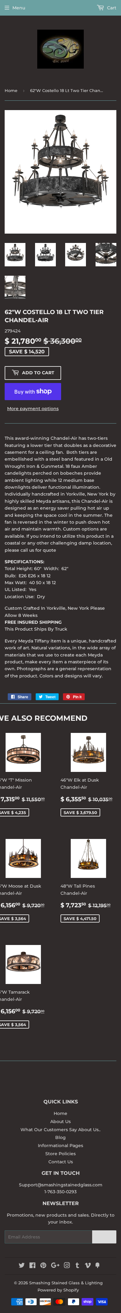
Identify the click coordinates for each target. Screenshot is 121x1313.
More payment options (33, 408)
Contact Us (60, 1162)
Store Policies (60, 1153)
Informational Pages (60, 1145)
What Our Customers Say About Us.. (60, 1129)
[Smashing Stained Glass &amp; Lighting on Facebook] (32, 1266)
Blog (60, 1137)
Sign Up (104, 1236)
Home (11, 90)
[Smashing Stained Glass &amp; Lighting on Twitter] (22, 1266)
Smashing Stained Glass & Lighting (66, 1282)
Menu (18, 8)
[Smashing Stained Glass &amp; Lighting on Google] (55, 1266)
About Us (60, 1121)
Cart (111, 8)
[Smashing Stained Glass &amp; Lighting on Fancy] (97, 1266)
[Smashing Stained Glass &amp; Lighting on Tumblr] (77, 1266)
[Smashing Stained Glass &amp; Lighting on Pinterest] (43, 1266)
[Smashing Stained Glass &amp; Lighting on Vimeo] (88, 1266)
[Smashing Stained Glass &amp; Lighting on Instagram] (67, 1266)
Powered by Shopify (58, 1289)
